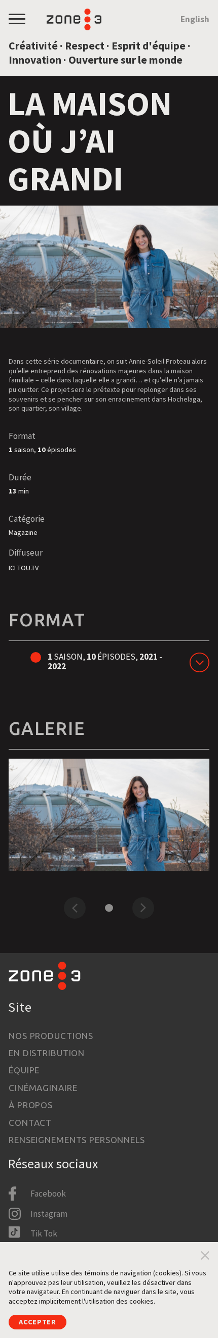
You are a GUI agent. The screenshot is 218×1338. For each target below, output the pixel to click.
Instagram (48, 1213)
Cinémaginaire (43, 1088)
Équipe (24, 1070)
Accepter (37, 1321)
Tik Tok (43, 1233)
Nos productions (51, 1035)
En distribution (47, 1053)
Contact (30, 1122)
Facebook (48, 1193)
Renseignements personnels (77, 1140)
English (194, 19)
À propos (31, 1105)
